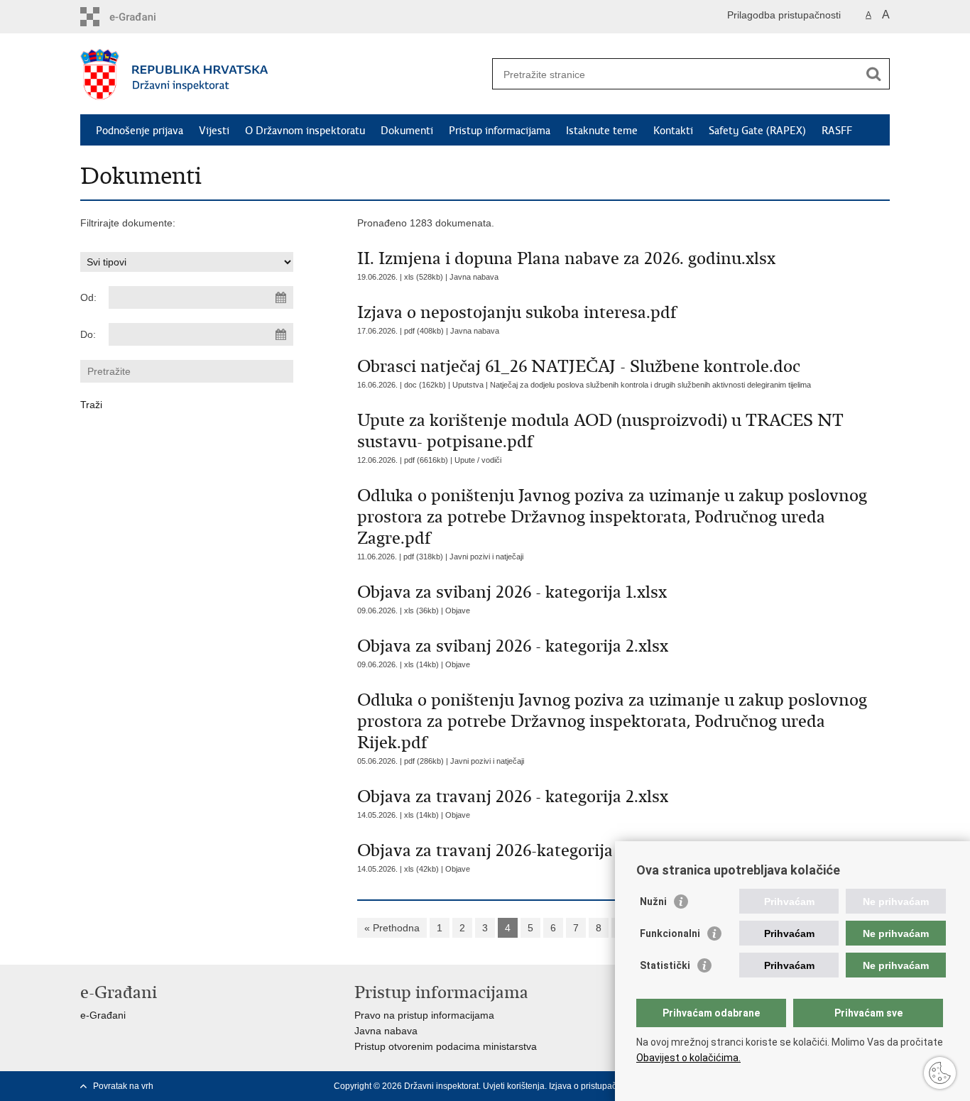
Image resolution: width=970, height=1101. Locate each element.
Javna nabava (473, 277)
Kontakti (673, 130)
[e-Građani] (141, 16)
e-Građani (103, 1015)
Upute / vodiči (477, 460)
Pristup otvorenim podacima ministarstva (445, 1046)
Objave (457, 610)
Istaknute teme (602, 130)
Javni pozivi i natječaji (486, 556)
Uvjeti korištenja (514, 1086)
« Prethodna (392, 927)
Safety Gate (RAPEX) (757, 130)
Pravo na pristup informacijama (424, 1015)
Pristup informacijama (499, 130)
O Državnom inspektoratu (305, 130)
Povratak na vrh (123, 1086)
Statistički (665, 965)
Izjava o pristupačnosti (592, 1086)
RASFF (837, 130)
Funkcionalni (670, 933)
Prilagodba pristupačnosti (784, 15)
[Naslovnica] (282, 74)
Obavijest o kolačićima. (688, 1057)
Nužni (653, 901)
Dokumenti (407, 130)
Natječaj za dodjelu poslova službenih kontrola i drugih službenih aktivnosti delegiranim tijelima (650, 384)
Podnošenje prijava (139, 130)
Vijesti (214, 130)
